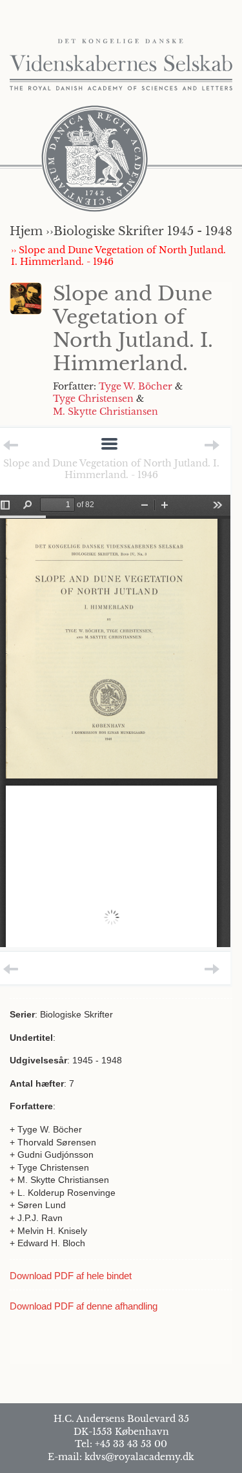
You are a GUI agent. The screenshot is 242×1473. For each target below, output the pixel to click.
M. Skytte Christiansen (105, 411)
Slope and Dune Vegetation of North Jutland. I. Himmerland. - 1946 (111, 469)
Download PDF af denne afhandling (83, 1306)
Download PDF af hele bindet (71, 1275)
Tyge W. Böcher (135, 386)
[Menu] (109, 445)
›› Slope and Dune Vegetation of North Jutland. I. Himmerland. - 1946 (118, 255)
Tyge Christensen (93, 398)
